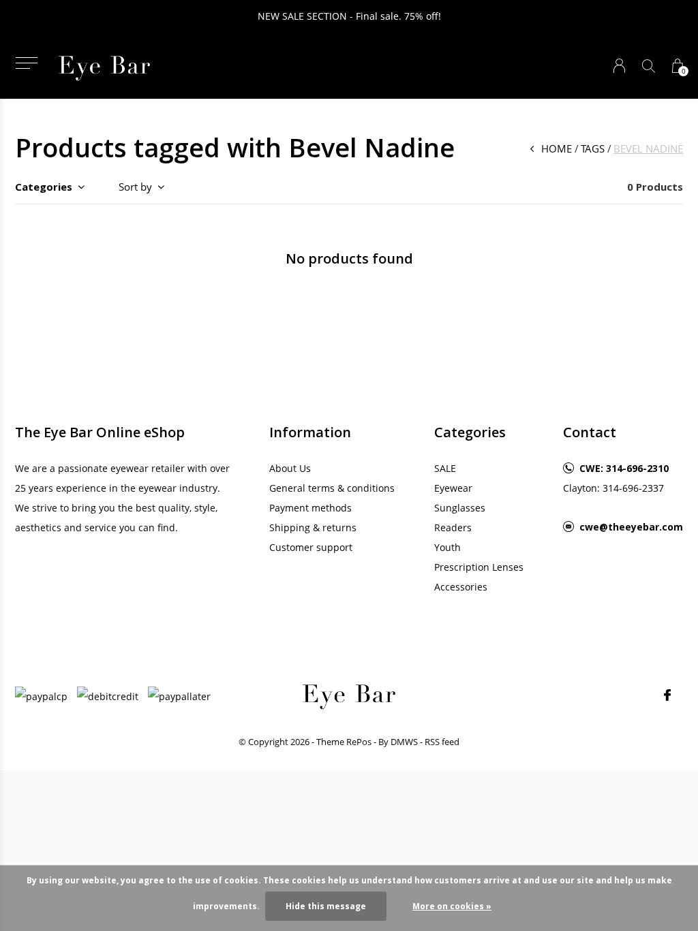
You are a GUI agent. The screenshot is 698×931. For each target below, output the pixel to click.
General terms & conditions (332, 488)
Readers (453, 527)
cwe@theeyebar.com (631, 526)
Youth (447, 547)
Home (556, 148)
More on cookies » (451, 906)
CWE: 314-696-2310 (624, 468)
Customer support (310, 547)
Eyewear (453, 488)
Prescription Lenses (479, 567)
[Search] (648, 65)
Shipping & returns (312, 527)
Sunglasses (459, 507)
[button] (26, 63)
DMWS (404, 742)
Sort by (135, 186)
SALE (445, 468)
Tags (593, 148)
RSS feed (442, 742)
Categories (43, 186)
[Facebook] (667, 695)
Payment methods (310, 507)
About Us (290, 468)
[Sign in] (619, 65)
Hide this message (326, 906)
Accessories (460, 586)
